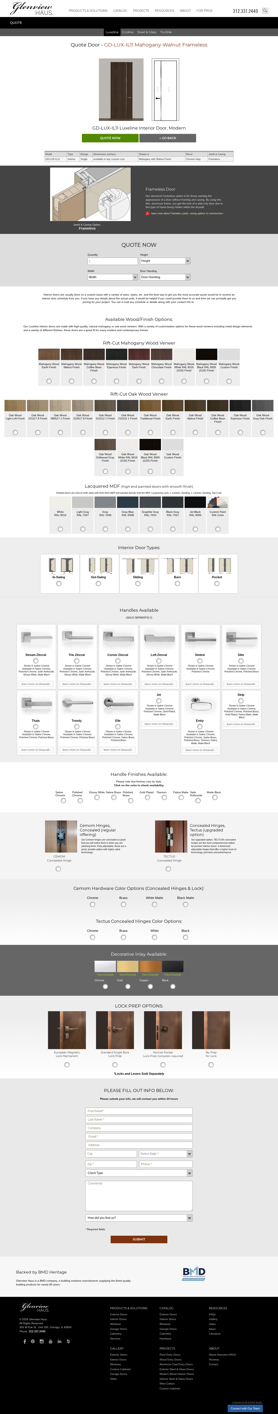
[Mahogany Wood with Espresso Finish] (116, 354)
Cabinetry (116, 1333)
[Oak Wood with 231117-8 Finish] (37, 405)
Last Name (139, 1115)
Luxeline (112, 32)
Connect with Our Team (245, 1408)
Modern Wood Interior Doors (177, 1373)
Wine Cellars (167, 1383)
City (111, 1149)
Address (139, 1141)
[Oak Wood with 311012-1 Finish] (105, 405)
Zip (111, 1160)
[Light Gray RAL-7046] (105, 502)
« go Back (167, 138)
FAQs (212, 1314)
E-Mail (139, 1132)
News (212, 1328)
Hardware (165, 1338)
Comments (139, 1180)
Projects (141, 10)
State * (166, 1149)
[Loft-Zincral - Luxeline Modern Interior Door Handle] (159, 638)
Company (139, 1124)
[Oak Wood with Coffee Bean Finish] (217, 405)
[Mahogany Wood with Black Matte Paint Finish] (206, 354)
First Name (139, 1107)
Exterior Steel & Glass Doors (177, 1369)
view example (105, 974)
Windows (115, 1324)
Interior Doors (118, 1319)
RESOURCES (164, 10)
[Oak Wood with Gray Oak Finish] (262, 405)
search (265, 11)
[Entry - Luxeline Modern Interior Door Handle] (200, 704)
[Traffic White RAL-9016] (60, 502)
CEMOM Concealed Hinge (59, 858)
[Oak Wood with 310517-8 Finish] (82, 405)
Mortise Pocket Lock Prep (163, 1054)
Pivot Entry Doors (170, 1354)
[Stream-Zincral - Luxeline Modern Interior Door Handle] (36, 638)
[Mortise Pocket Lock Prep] (163, 1048)
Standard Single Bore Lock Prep (115, 1054)
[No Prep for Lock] (211, 1048)
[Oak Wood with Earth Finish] (172, 405)
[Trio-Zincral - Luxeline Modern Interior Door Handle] (77, 638)
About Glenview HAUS (222, 1354)
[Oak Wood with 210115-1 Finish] (127, 405)
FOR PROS (204, 10)
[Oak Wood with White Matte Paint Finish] (127, 444)
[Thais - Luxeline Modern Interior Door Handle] (36, 704)
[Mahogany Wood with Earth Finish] (49, 354)
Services (115, 1338)
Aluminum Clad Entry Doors (176, 1364)
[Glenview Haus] (23, 1341)
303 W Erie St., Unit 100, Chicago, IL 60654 (45, 1327)
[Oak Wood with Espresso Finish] (240, 405)
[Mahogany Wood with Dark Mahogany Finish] (139, 354)
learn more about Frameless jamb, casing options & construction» (187, 213)
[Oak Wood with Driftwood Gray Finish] (105, 444)
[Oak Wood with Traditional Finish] (150, 405)
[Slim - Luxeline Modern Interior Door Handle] (241, 638)
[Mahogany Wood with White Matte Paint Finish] (184, 354)
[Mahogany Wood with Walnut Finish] (71, 354)
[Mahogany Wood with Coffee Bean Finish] (94, 354)
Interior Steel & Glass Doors (176, 1378)
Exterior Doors (118, 1314)
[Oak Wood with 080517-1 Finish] (60, 405)
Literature (215, 1333)
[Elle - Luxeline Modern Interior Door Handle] (118, 704)
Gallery (213, 1319)
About (185, 10)
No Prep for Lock (211, 1054)
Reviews (214, 1359)
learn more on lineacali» (36, 683)
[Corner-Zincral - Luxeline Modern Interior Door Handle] (118, 638)
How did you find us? (139, 1213)
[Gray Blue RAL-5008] (127, 502)
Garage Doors (118, 1328)
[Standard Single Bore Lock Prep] (115, 1048)
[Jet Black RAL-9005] (195, 502)
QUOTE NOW (110, 138)
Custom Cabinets (120, 1369)
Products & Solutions (88, 10)
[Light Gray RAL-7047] (82, 502)
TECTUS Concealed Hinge (169, 858)
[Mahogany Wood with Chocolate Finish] (161, 354)
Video (212, 1324)
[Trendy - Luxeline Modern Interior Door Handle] (77, 704)
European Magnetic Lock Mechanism (67, 1054)
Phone (166, 1160)
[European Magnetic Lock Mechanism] (67, 1048)
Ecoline (128, 32)
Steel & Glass (146, 32)
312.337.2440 (245, 11)
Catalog (120, 10)
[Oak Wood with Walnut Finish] (195, 405)
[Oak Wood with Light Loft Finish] (15, 405)
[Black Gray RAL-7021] (172, 502)
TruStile (166, 32)
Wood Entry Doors (171, 1359)
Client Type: (139, 1169)
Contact (213, 1364)
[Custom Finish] (217, 502)
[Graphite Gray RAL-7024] (150, 502)
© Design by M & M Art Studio (247, 1402)
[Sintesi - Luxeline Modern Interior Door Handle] (200, 638)
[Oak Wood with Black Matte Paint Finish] (150, 444)
